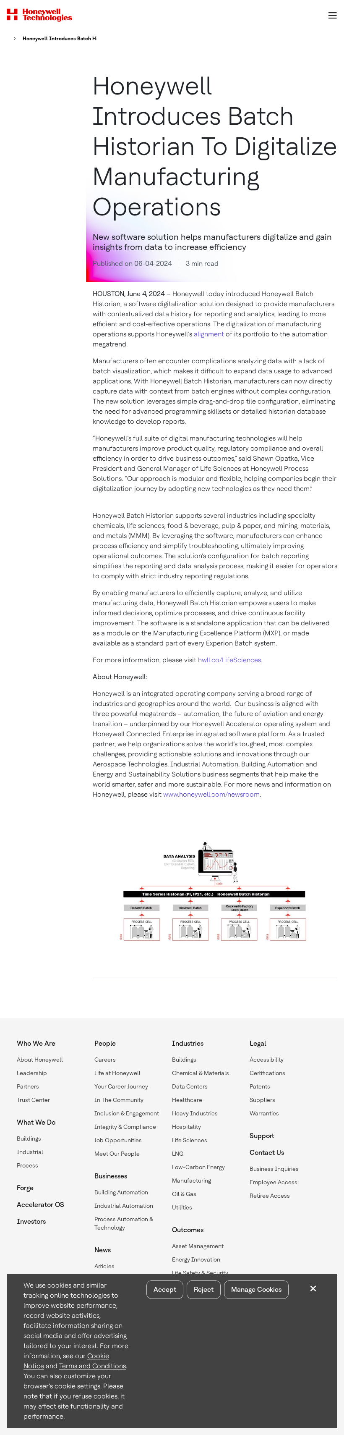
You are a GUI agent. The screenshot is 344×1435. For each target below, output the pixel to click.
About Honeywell (40, 1059)
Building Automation (121, 1192)
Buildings (29, 1138)
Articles (104, 1266)
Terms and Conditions (92, 1366)
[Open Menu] (332, 15)
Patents (260, 1086)
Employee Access (273, 1182)
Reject (204, 1289)
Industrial (30, 1152)
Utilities (182, 1207)
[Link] (12, 39)
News (102, 1250)
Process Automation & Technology (123, 1223)
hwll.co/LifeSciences (229, 660)
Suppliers (262, 1100)
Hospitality (186, 1126)
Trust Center (33, 1100)
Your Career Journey (121, 1086)
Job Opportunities (118, 1140)
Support (262, 1136)
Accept (165, 1289)
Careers (105, 1059)
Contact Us (267, 1153)
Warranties (264, 1113)
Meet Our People (117, 1153)
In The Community (118, 1100)
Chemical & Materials (200, 1073)
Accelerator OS (40, 1205)
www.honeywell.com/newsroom (211, 794)
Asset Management (198, 1246)
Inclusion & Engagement (126, 1113)
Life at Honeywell (117, 1073)
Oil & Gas (184, 1194)
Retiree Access (270, 1195)
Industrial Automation (123, 1205)
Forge (25, 1188)
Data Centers (190, 1086)
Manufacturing (191, 1180)
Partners (28, 1086)
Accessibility (267, 1059)
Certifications (267, 1073)
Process (27, 1165)
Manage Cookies (256, 1289)
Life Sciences (189, 1140)
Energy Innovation (196, 1259)
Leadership (32, 1073)
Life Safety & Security (200, 1273)
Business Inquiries (274, 1168)
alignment (209, 334)
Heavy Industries (195, 1113)
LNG (177, 1153)
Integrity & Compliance (125, 1126)
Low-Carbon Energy (198, 1167)
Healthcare (187, 1100)
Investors (31, 1221)
